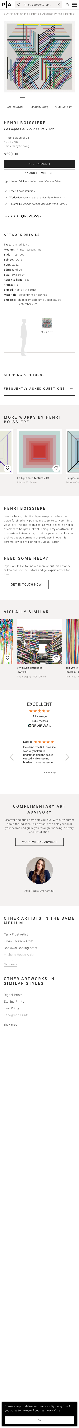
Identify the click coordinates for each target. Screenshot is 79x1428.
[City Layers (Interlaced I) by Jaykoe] (39, 641)
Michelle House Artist (19, 955)
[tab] (39, 235)
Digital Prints (13, 995)
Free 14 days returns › (22, 191)
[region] (39, 757)
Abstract (18, 254)
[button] (74, 5)
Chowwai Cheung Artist (20, 948)
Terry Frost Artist (16, 934)
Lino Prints (11, 1008)
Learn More (53, 1410)
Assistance (15, 107)
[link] (58, 4)
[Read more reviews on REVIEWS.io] (39, 726)
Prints (35, 13)
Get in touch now (26, 584)
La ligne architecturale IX (33, 478)
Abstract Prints (52, 13)
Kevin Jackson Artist (18, 941)
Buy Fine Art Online (16, 13)
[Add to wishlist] (56, 468)
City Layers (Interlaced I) (30, 667)
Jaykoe (23, 672)
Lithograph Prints (16, 1015)
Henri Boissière (25, 122)
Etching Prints (14, 1001)
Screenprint (33, 249)
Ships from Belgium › (52, 197)
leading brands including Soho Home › (45, 203)
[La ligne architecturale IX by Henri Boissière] (39, 451)
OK (39, 1420)
